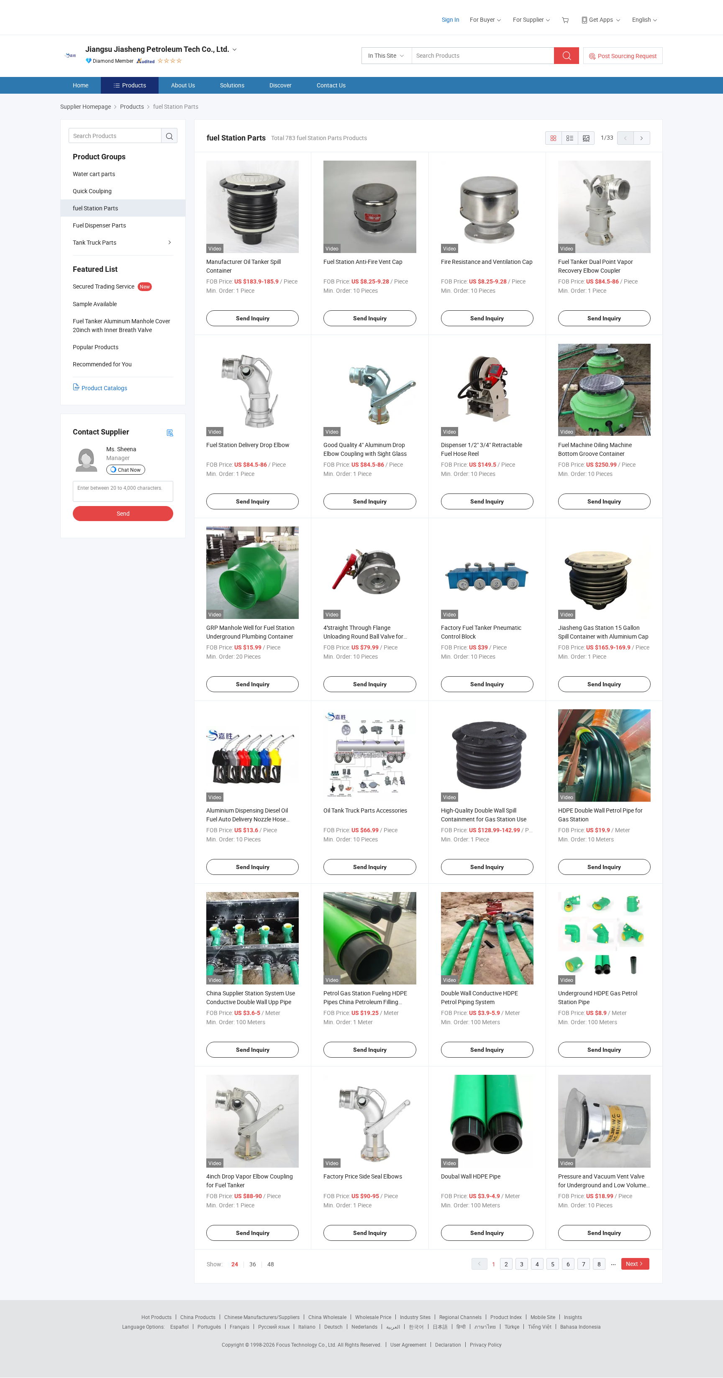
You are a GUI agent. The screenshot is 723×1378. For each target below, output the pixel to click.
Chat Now (129, 469)
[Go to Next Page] (642, 138)
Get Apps (601, 19)
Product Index (506, 1317)
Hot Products (156, 1317)
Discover (280, 85)
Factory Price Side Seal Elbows (362, 1176)
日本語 (440, 1326)
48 (270, 1264)
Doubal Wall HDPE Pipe (470, 1176)
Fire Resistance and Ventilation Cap (487, 262)
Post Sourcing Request (627, 56)
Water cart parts (94, 174)
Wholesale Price (373, 1317)
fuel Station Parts (95, 208)
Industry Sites (415, 1317)
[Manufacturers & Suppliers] (114, 16)
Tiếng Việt (539, 1326)
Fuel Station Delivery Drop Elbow (248, 445)
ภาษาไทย (485, 1326)
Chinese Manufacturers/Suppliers (262, 1317)
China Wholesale (327, 1317)
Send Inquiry (252, 318)
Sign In (450, 19)
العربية (393, 1326)
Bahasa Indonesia (580, 1326)
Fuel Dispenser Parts (99, 225)
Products (134, 85)
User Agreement (408, 1344)
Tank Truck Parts (94, 242)
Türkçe (512, 1326)
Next (632, 1264)
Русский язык (274, 1326)
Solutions (232, 85)
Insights (573, 1317)
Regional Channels (460, 1317)
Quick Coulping (92, 191)
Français (239, 1326)
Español (179, 1326)
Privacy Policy (486, 1344)
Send (123, 513)
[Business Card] (170, 432)
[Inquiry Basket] (566, 19)
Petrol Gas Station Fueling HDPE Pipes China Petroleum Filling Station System (365, 1002)
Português (209, 1326)
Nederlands (364, 1326)
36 (252, 1264)
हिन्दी (461, 1326)
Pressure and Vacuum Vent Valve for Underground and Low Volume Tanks (602, 1185)
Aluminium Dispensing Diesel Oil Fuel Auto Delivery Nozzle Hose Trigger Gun (247, 819)
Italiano (306, 1326)
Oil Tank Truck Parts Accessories (365, 810)
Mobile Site (543, 1317)
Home (80, 85)
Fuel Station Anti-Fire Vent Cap (363, 262)
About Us (183, 85)
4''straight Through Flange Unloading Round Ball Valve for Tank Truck (363, 636)
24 (234, 1264)
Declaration (448, 1344)
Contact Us (331, 85)
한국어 (416, 1326)
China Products (197, 1317)
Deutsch (333, 1326)
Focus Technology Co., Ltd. (307, 1344)
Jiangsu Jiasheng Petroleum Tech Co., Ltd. (157, 49)
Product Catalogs (104, 388)
